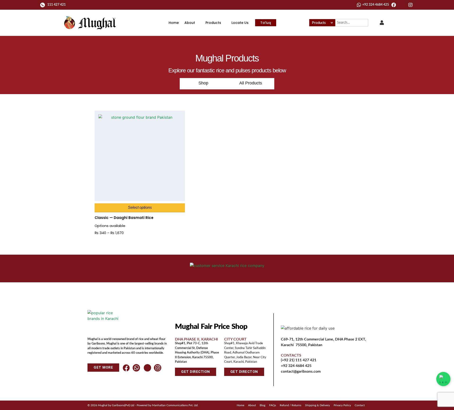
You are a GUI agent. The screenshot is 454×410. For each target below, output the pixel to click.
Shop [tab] (203, 83)
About (189, 22)
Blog (262, 405)
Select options (140, 207)
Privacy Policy (342, 405)
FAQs (272, 405)
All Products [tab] (250, 83)
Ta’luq (265, 22)
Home (174, 22)
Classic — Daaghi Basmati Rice (124, 217)
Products (213, 22)
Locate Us (240, 22)
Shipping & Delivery (317, 405)
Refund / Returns (290, 405)
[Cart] (374, 22)
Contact (360, 405)
